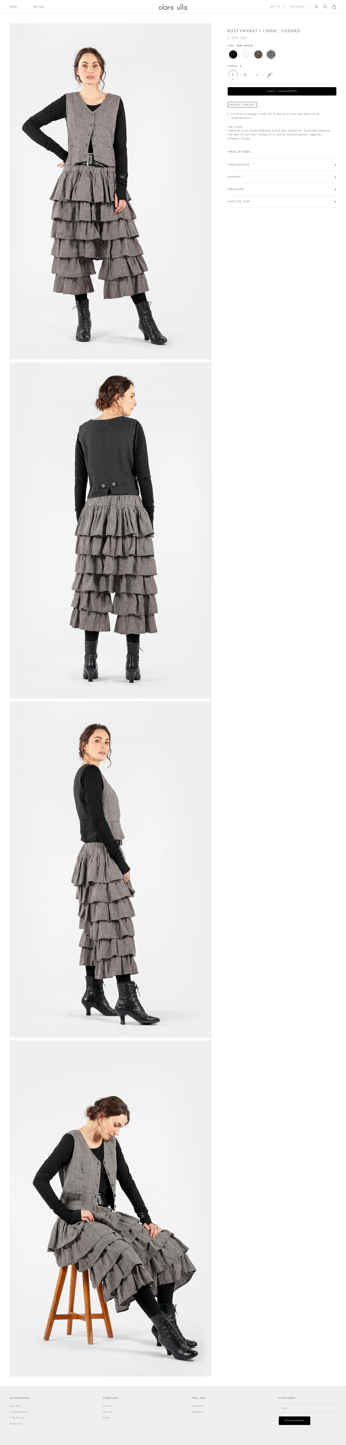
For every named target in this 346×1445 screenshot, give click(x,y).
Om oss (39, 7)
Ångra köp (16, 1423)
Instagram (198, 1412)
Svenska (297, 7)
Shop (13, 7)
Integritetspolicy (19, 1412)
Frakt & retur (17, 1417)
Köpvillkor (16, 1406)
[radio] (233, 54)
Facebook (198, 1406)
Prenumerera (295, 1420)
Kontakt (107, 1406)
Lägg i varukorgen (282, 91)
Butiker (107, 1417)
